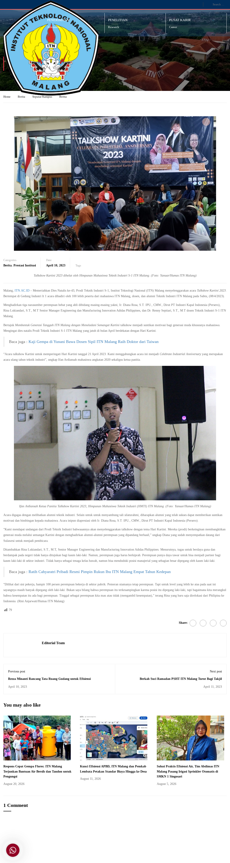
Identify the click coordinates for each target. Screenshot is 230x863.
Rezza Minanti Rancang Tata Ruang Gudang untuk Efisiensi (49, 679)
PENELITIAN (118, 20)
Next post (216, 671)
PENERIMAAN (58, 20)
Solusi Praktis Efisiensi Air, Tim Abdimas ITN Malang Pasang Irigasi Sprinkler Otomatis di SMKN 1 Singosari (188, 771)
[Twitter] (203, 623)
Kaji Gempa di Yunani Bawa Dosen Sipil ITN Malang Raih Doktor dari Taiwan (94, 341)
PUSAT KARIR (180, 20)
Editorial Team (53, 643)
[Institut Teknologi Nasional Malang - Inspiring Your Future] (50, 48)
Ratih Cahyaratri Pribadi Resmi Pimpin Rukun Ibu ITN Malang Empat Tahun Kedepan (100, 571)
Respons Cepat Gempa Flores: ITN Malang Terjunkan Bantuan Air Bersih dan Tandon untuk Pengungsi (37, 771)
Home (7, 96)
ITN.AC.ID (22, 290)
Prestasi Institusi (24, 265)
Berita (21, 96)
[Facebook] (193, 623)
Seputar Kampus (42, 96)
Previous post (16, 671)
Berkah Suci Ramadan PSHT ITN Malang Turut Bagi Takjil (181, 679)
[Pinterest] (213, 623)
